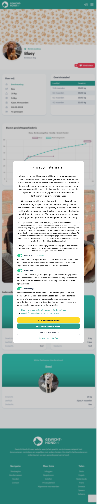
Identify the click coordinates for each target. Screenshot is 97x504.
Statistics (28, 270)
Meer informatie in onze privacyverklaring (40, 313)
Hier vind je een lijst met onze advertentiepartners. (43, 310)
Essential (34, 255)
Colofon (55, 338)
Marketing (29, 288)
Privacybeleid (44, 338)
